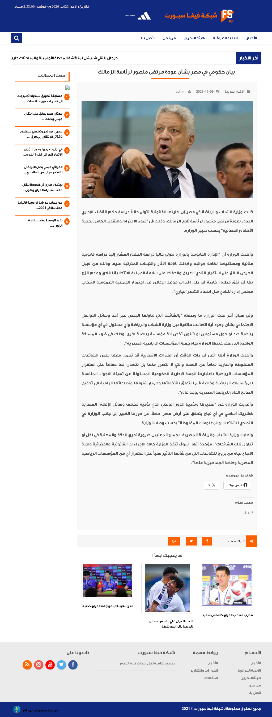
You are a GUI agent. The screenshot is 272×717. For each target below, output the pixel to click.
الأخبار (251, 38)
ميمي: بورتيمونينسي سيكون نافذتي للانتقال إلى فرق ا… (41, 134)
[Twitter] (61, 664)
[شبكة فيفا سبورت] (179, 17)
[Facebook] (73, 664)
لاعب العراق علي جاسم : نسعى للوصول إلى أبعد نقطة (171, 624)
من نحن (169, 38)
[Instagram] (38, 664)
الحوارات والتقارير (204, 670)
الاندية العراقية (225, 38)
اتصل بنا (148, 38)
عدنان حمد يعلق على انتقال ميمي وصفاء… (43, 116)
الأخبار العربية (234, 91)
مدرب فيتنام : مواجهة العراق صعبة (107, 606)
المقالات (211, 678)
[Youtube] (50, 664)
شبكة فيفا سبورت (208, 708)
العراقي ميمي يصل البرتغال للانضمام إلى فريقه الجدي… (43, 169)
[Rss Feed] (27, 664)
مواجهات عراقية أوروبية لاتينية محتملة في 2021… (40, 205)
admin (180, 91)
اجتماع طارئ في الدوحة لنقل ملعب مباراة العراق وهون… (42, 187)
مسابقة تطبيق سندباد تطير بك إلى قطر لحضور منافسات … (39, 98)
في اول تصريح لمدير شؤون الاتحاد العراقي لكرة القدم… (42, 152)
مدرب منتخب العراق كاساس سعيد (227, 615)
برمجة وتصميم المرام (40, 710)
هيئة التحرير (194, 38)
